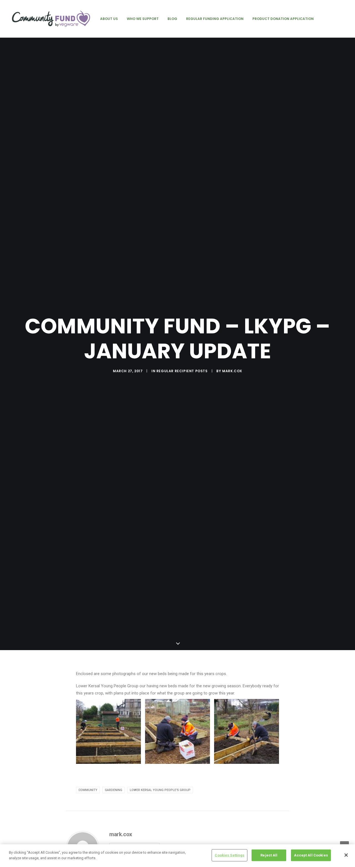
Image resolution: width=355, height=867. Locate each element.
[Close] (346, 855)
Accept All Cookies (311, 855)
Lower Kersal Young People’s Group (160, 790)
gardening (113, 790)
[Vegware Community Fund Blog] (51, 18)
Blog (172, 18)
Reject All (268, 855)
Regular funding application (215, 18)
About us (109, 18)
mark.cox (232, 371)
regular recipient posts (182, 371)
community (87, 790)
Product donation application (283, 18)
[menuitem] (109, 18)
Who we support (143, 18)
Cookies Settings (229, 855)
